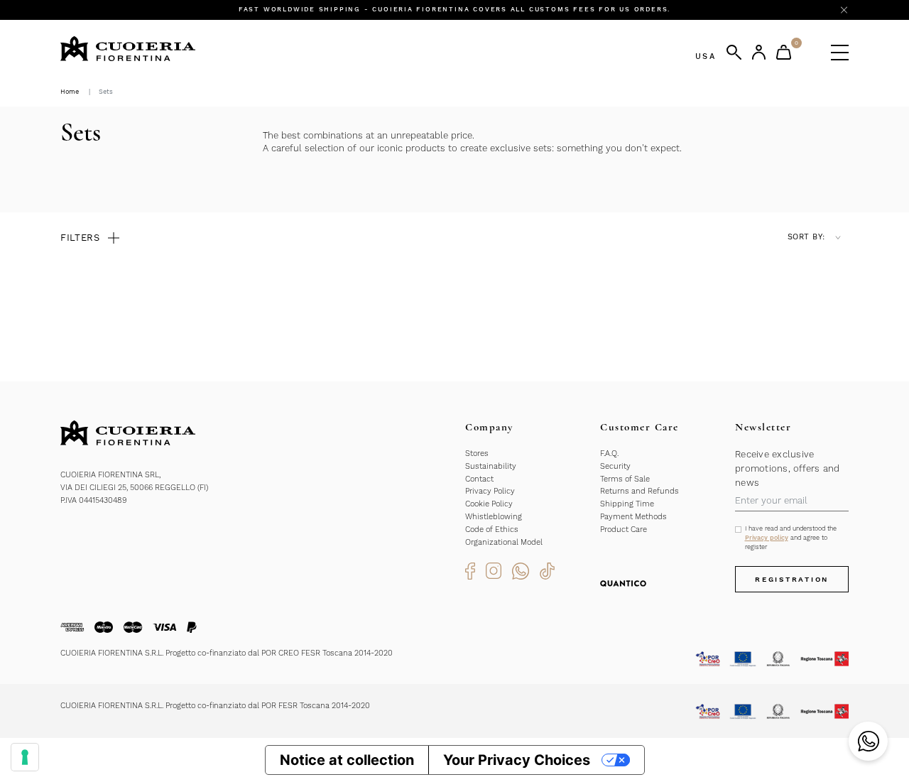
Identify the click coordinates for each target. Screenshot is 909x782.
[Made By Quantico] (623, 583)
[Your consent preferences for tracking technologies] (24, 757)
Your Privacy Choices (516, 760)
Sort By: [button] (806, 236)
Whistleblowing (493, 516)
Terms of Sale (625, 479)
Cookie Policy (489, 504)
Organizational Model (504, 542)
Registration (792, 579)
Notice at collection (347, 760)
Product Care (623, 529)
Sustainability (490, 466)
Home (69, 91)
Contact (479, 479)
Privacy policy (766, 537)
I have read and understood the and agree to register (791, 537)
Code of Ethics (491, 529)
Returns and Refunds (639, 491)
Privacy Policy (490, 491)
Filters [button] (80, 237)
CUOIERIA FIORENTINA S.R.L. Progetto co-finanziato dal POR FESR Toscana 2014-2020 (215, 705)
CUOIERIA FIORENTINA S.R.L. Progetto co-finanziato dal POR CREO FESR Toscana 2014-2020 (226, 653)
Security (615, 466)
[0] (783, 52)
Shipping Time (627, 504)
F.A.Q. (609, 453)
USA (705, 56)
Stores (477, 453)
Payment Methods (633, 516)
